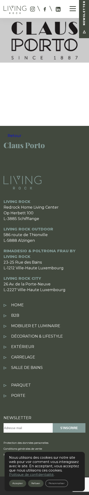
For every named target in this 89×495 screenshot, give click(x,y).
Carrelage (23, 357)
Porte (18, 395)
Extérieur (22, 346)
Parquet (21, 385)
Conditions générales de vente (23, 448)
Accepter (17, 483)
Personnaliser (57, 483)
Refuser (35, 483)
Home (17, 305)
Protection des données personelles (26, 443)
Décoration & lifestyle (37, 336)
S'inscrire (69, 428)
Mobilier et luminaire (35, 326)
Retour (14, 135)
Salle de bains (27, 367)
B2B (15, 315)
